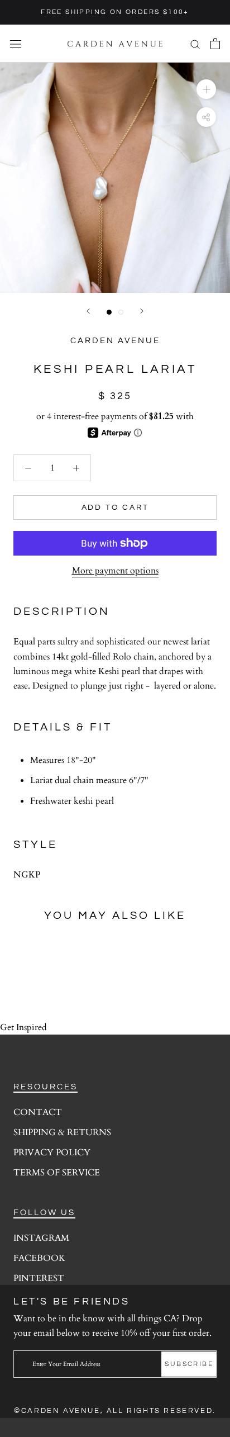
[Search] (195, 44)
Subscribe (189, 1364)
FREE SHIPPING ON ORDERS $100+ (115, 12)
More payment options (115, 571)
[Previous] (88, 311)
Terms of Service (56, 1172)
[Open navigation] (15, 43)
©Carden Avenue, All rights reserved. (115, 1411)
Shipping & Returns (62, 1132)
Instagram (41, 1238)
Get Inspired (23, 1027)
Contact (37, 1112)
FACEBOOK (39, 1258)
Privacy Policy (51, 1152)
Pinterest (38, 1278)
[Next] (141, 311)
